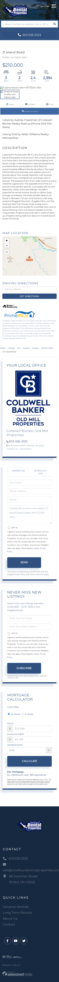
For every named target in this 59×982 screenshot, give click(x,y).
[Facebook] (7, 940)
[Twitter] (23, 940)
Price (10, 723)
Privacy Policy (19, 574)
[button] (54, 24)
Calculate (29, 761)
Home (3, 348)
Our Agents (25, 449)
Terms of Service (36, 574)
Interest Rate (14, 745)
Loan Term (13, 707)
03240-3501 (47, 348)
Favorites (44, 6)
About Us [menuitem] (10, 918)
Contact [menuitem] (9, 924)
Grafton (26, 348)
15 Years (28, 714)
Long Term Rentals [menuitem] (17, 913)
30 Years (15, 714)
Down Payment (15, 734)
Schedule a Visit (40, 472)
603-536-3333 (18, 441)
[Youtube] (15, 940)
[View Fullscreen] (6, 252)
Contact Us (12, 449)
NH (18, 348)
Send (24, 562)
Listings (11, 348)
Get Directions (29, 296)
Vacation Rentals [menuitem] (16, 907)
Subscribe (24, 668)
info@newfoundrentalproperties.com (29, 870)
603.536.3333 (31, 35)
